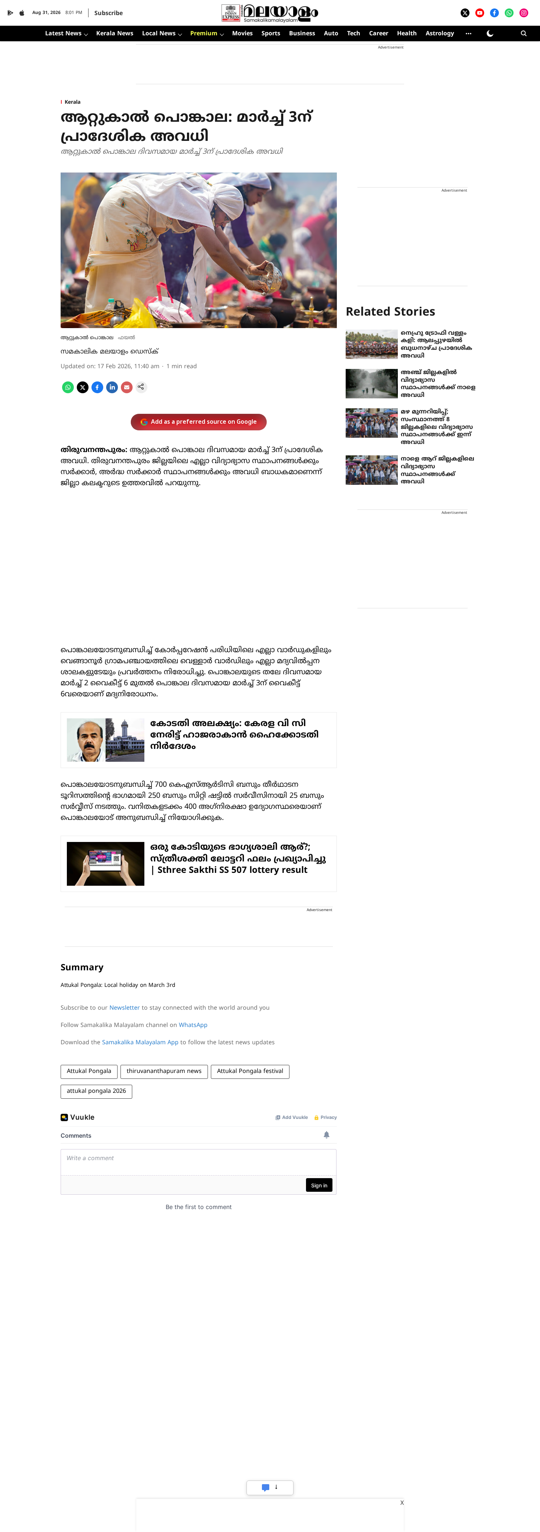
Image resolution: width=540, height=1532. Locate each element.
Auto (331, 34)
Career (378, 34)
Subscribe (108, 13)
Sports (271, 34)
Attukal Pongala (89, 1071)
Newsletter (124, 1008)
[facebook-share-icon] (97, 391)
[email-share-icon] (127, 391)
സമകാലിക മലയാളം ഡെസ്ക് (109, 352)
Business (302, 34)
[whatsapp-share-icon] (68, 391)
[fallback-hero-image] (372, 344)
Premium (203, 34)
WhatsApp (193, 1025)
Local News (159, 34)
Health (407, 34)
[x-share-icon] (83, 391)
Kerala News (114, 34)
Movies (242, 34)
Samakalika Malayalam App (140, 1042)
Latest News (63, 34)
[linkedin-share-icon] (112, 391)
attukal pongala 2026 (96, 1091)
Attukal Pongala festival (250, 1071)
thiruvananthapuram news (164, 1071)
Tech (353, 34)
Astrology (440, 34)
